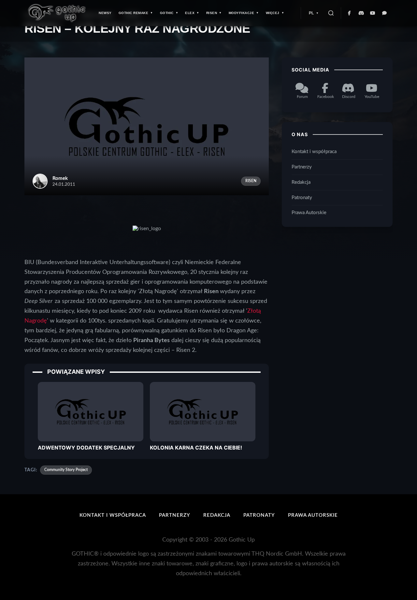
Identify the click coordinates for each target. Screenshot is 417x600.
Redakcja (301, 182)
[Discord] (361, 13)
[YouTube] (373, 13)
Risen (211, 13)
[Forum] (384, 13)
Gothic (167, 13)
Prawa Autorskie (309, 213)
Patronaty (302, 197)
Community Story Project (66, 470)
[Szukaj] (331, 13)
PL (311, 13)
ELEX (189, 13)
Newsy (105, 13)
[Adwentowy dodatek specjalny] (90, 411)
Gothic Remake (134, 13)
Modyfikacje (241, 13)
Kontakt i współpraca (314, 151)
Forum (302, 97)
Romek (60, 178)
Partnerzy (302, 167)
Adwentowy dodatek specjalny (86, 447)
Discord (348, 97)
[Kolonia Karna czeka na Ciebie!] (202, 411)
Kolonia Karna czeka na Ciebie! (196, 447)
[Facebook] (349, 13)
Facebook (325, 97)
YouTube (372, 97)
